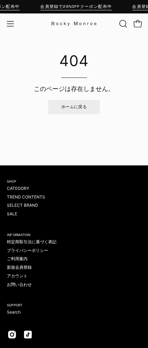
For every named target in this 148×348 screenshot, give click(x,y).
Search (14, 312)
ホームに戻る (74, 106)
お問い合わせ (19, 284)
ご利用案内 (17, 258)
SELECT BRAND (22, 205)
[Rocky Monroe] (74, 24)
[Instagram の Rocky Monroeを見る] (12, 334)
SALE (12, 213)
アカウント (17, 275)
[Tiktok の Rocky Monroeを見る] (28, 334)
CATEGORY (18, 188)
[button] (122, 24)
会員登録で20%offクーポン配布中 (76, 6)
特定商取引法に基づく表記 (31, 241)
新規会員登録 (19, 267)
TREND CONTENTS (26, 196)
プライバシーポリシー (27, 250)
